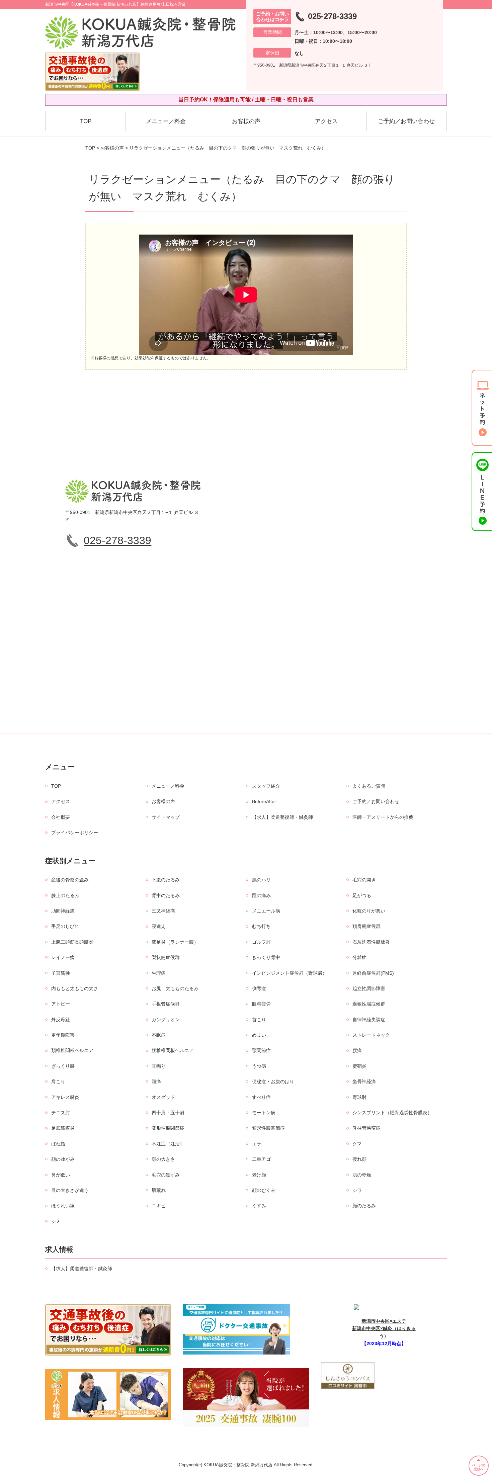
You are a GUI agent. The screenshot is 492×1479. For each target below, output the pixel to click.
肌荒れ (159, 1190)
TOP (85, 121)
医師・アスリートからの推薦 (382, 817)
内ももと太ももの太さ (74, 988)
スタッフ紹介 (266, 786)
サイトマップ (166, 817)
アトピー (60, 1004)
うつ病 (259, 1066)
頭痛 (156, 1081)
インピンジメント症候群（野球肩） (289, 973)
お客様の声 (246, 121)
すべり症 (261, 1097)
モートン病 (263, 1112)
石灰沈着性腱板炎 (371, 942)
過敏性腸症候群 (368, 1004)
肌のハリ (261, 879)
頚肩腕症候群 (366, 926)
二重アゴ (261, 1159)
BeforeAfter (264, 801)
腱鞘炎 (359, 1066)
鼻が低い (60, 1175)
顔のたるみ (364, 1205)
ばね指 (58, 1143)
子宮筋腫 (60, 973)
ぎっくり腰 (63, 1066)
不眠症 (159, 1035)
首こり (259, 1019)
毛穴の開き (364, 879)
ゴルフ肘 (261, 942)
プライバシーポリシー (74, 832)
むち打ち (261, 926)
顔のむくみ (263, 1190)
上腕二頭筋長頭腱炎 (72, 942)
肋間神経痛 (63, 910)
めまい (259, 1035)
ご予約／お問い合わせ (406, 121)
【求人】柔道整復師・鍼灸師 (282, 817)
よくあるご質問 (368, 786)
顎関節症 (261, 1050)
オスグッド (163, 1097)
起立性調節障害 (368, 988)
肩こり (58, 1081)
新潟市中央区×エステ (383, 1321)
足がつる (361, 895)
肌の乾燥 (361, 1175)
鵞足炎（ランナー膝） (175, 942)
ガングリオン (166, 1019)
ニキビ (159, 1205)
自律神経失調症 (368, 1019)
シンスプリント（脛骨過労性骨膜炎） (392, 1112)
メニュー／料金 (166, 121)
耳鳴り (159, 1066)
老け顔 (259, 1175)
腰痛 (357, 1050)
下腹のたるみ (166, 879)
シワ (357, 1190)
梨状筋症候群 (166, 957)
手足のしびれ (65, 926)
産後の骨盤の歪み (70, 879)
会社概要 (60, 817)
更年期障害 (63, 1035)
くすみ (259, 1205)
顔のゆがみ (63, 1159)
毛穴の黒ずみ (166, 1175)
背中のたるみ (166, 895)
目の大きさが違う (70, 1190)
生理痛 (159, 973)
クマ (357, 1143)
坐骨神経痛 (364, 1081)
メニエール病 (266, 910)
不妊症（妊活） (168, 1143)
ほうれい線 (63, 1205)
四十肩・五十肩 (168, 1112)
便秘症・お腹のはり (273, 1081)
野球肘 (359, 1097)
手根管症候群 (166, 1004)
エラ (256, 1143)
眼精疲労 (261, 1004)
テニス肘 (60, 1112)
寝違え (159, 926)
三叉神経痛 (163, 910)
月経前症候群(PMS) (373, 973)
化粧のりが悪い (368, 910)
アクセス (326, 121)
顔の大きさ (163, 1159)
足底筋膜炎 (63, 1128)
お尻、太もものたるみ (175, 988)
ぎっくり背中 (266, 957)
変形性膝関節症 (268, 1128)
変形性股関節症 (168, 1128)
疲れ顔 (359, 1159)
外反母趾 (60, 1019)
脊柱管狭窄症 (366, 1128)
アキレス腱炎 (65, 1097)
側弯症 (259, 988)
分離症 (359, 957)
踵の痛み (261, 895)
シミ (56, 1221)
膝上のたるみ (65, 895)
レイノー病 (63, 957)
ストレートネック (371, 1035)
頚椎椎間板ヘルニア (72, 1050)
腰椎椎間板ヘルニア (173, 1050)
